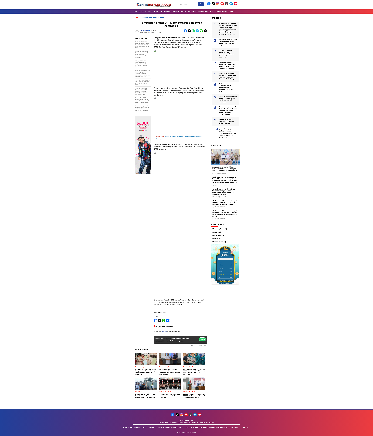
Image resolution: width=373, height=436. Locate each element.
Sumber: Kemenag (225, 283)
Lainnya (231, 11)
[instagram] (218, 5)
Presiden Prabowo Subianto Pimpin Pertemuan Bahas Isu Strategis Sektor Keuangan (226, 53)
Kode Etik (245, 427)
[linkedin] (231, 5)
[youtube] (222, 5)
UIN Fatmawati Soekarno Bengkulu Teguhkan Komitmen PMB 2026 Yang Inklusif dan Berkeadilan (225, 202)
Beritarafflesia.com (165, 422)
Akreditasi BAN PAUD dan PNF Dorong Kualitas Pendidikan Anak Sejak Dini (228, 42)
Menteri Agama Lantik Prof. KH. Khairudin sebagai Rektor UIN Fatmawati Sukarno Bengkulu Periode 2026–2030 (223, 191)
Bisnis (141, 11)
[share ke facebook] (186, 32)
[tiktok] (227, 5)
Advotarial (192, 11)
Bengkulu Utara (146, 18)
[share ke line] (202, 32)
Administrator (144, 30)
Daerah (155, 11)
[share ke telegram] (198, 32)
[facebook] (209, 5)
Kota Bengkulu (165, 11)
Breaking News (220, 229)
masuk (164, 331)
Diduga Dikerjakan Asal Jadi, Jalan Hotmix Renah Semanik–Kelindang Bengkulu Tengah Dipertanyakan (228, 110)
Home (136, 11)
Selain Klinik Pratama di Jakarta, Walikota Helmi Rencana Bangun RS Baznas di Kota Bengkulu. (228, 76)
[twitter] (214, 5)
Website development (207, 422)
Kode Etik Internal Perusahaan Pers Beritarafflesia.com (206, 427)
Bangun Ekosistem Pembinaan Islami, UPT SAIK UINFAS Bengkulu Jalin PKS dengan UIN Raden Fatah (224, 168)
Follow (202, 339)
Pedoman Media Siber (191, 422)
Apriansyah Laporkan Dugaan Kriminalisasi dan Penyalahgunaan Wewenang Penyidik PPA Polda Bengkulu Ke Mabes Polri (228, 132)
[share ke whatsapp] (194, 32)
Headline (148, 11)
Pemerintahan (203, 11)
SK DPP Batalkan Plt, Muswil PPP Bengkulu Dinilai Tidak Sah (226, 121)
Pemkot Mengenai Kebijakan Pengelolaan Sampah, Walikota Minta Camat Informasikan (227, 65)
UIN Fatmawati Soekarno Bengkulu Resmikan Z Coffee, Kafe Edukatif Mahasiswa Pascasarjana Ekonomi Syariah (225, 213)
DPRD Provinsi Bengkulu (218, 11)
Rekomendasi (219, 242)
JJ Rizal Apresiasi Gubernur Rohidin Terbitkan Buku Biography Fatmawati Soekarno (226, 87)
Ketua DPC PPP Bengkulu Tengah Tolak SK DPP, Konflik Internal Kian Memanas (228, 99)
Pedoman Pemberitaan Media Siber (170, 427)
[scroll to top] (360, 433)
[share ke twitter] (190, 32)
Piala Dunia (218, 235)
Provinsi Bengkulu (179, 11)
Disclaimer (234, 427)
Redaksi (180, 422)
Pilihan (216, 238)
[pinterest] (236, 5)
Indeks (174, 422)
